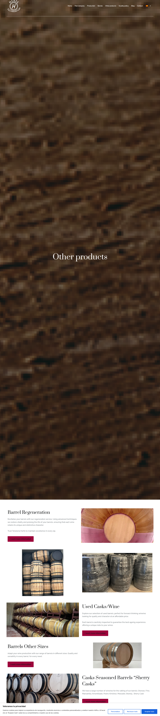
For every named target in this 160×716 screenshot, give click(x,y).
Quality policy (124, 6)
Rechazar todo (132, 711)
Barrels (100, 6)
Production (91, 6)
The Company (80, 6)
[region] (80, 709)
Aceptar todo (149, 711)
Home (70, 6)
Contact (140, 6)
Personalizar (115, 711)
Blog (133, 6)
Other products (110, 6)
